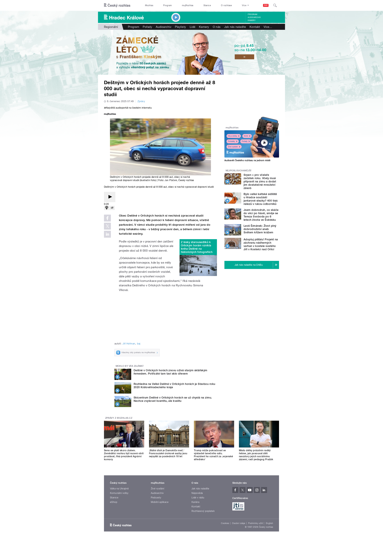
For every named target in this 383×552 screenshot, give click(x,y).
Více (268, 26)
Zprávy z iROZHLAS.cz (118, 418)
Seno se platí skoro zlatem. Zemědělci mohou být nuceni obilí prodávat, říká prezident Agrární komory (124, 455)
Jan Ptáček (171, 180)
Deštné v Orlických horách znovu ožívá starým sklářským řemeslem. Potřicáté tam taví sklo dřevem (170, 372)
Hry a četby (232, 136)
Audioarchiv (254, 17)
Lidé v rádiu (198, 497)
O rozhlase (226, 5)
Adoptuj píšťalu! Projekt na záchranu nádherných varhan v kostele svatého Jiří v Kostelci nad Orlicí (261, 244)
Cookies (225, 523)
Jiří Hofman (129, 343)
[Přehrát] (109, 197)
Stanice (207, 5)
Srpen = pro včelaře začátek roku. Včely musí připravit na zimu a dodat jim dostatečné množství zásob (260, 181)
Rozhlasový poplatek (203, 511)
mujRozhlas (187, 5)
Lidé (192, 26)
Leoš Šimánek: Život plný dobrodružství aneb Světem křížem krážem (260, 229)
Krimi (246, 136)
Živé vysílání (233, 147)
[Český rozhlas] (117, 5)
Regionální (111, 26)
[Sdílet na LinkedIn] (107, 234)
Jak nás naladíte (235, 26)
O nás (217, 26)
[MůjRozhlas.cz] (110, 114)
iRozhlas (149, 5)
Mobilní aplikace (160, 502)
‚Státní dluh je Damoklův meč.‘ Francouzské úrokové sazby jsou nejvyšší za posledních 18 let (168, 453)
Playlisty (180, 26)
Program (167, 5)
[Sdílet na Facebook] (107, 218)
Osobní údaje (238, 523)
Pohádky (231, 141)
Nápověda (197, 493)
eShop (113, 502)
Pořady (147, 26)
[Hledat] (275, 5)
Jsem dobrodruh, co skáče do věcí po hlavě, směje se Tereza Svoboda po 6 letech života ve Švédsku (261, 214)
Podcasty (156, 497)
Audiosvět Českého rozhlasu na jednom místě (247, 160)
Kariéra (195, 502)
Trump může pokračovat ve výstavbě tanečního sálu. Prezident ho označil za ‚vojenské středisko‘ (213, 455)
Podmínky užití (255, 523)
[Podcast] (106, 208)
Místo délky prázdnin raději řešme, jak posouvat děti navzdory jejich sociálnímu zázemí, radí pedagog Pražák (256, 455)
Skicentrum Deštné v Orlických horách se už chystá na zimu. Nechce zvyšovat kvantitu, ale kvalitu (173, 399)
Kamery (252, 20)
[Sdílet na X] (107, 226)
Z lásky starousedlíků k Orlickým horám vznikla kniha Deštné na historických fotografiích (196, 247)
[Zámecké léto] (191, 52)
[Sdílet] (112, 208)
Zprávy (141, 101)
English (269, 523)
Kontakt (255, 26)
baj (138, 343)
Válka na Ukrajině (119, 488)
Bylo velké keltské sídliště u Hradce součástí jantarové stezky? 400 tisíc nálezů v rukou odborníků (261, 198)
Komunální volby (119, 493)
